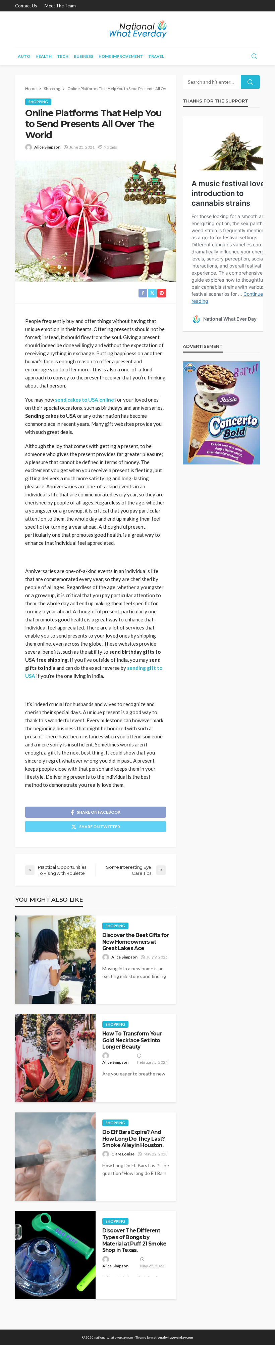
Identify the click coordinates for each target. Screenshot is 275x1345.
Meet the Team (60, 5)
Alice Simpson (47, 147)
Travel (156, 56)
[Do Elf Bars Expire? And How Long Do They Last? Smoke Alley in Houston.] (55, 1156)
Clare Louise (122, 1153)
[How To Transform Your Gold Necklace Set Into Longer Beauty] (55, 1058)
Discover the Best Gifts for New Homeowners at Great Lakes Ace (135, 941)
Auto (24, 56)
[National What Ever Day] (137, 29)
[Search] (254, 56)
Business (83, 56)
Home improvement (121, 56)
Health (44, 56)
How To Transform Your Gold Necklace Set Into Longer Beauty (132, 1040)
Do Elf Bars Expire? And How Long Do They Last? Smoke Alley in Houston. (133, 1138)
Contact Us (26, 5)
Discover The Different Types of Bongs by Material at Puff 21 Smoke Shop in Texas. (134, 1240)
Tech (62, 56)
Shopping (38, 101)
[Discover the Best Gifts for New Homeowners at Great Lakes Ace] (55, 959)
